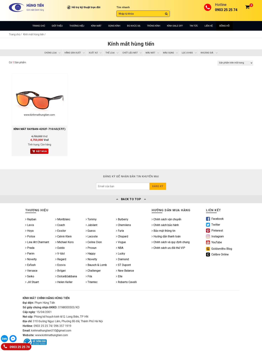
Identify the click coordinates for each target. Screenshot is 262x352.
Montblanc (63, 219)
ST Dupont (124, 265)
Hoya (30, 230)
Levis (30, 225)
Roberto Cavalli (127, 282)
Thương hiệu (77, 25)
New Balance (125, 270)
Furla (120, 230)
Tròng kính (153, 25)
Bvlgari (61, 270)
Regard (61, 259)
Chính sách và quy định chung (171, 242)
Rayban (31, 219)
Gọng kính (114, 25)
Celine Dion (94, 242)
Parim (30, 253)
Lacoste (92, 236)
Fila (89, 276)
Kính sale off (175, 25)
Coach (60, 225)
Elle (119, 276)
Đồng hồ (224, 25)
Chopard (122, 236)
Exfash (31, 265)
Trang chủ (38, 25)
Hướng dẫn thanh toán (167, 236)
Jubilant (92, 225)
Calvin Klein (64, 236)
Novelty (31, 259)
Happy (91, 253)
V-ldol (60, 253)
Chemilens (124, 225)
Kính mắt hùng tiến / (34, 34)
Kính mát (96, 25)
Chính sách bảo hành (166, 225)
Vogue (121, 242)
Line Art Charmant (37, 242)
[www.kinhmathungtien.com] (39, 99)
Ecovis (61, 265)
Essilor (61, 230)
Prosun (91, 248)
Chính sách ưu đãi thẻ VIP (169, 248)
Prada (30, 248)
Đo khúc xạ (133, 25)
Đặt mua (41, 151)
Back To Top (131, 199)
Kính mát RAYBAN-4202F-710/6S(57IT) (39, 129)
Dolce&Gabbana (66, 276)
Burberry (122, 219)
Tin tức (194, 25)
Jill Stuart (32, 282)
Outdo (60, 248)
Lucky (121, 253)
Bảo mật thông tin (164, 230)
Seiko (30, 276)
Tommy (92, 219)
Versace (31, 270)
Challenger (94, 270)
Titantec (92, 282)
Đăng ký (157, 186)
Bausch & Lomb (97, 265)
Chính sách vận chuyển (167, 219)
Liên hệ (209, 25)
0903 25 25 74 (19, 347)
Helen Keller (64, 282)
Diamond (123, 259)
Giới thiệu (57, 25)
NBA (120, 248)
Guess (91, 230)
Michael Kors (65, 242)
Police (30, 236)
